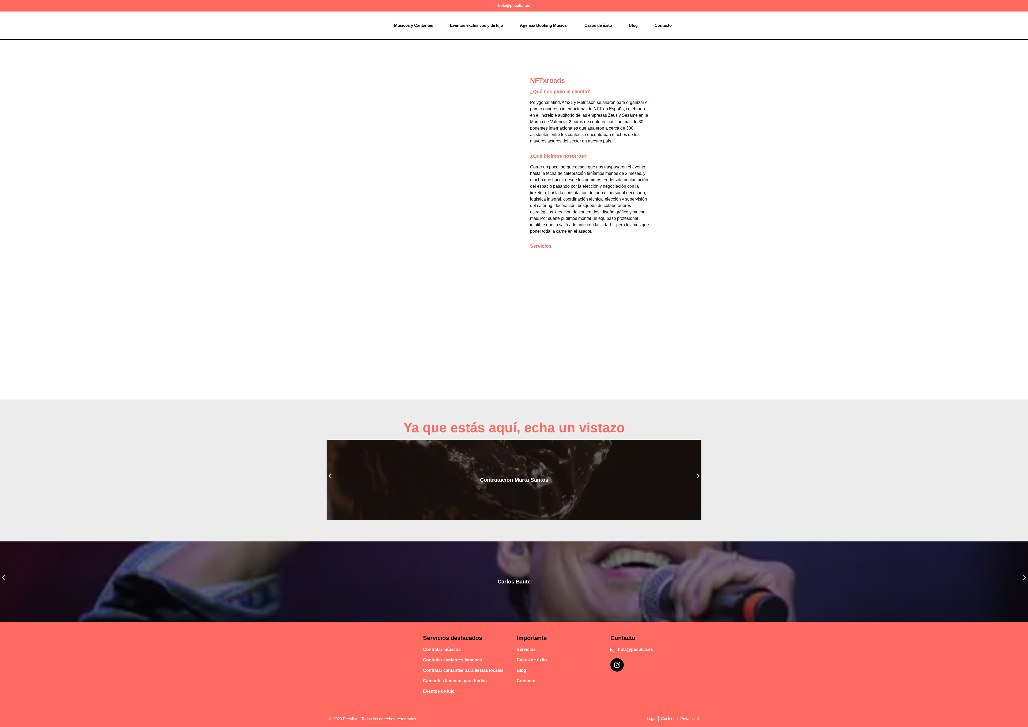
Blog (633, 25)
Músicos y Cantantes (413, 25)
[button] (330, 475)
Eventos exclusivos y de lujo (476, 25)
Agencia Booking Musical (544, 25)
